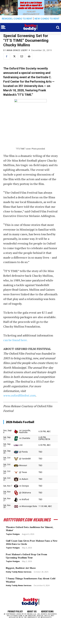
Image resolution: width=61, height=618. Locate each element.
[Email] (21, 56)
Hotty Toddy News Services (18, 572)
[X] (14, 56)
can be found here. (15, 340)
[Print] (29, 56)
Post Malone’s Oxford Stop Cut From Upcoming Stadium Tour (26, 556)
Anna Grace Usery (17, 50)
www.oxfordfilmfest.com (19, 395)
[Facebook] (6, 56)
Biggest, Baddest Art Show (21, 567)
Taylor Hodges (13, 534)
